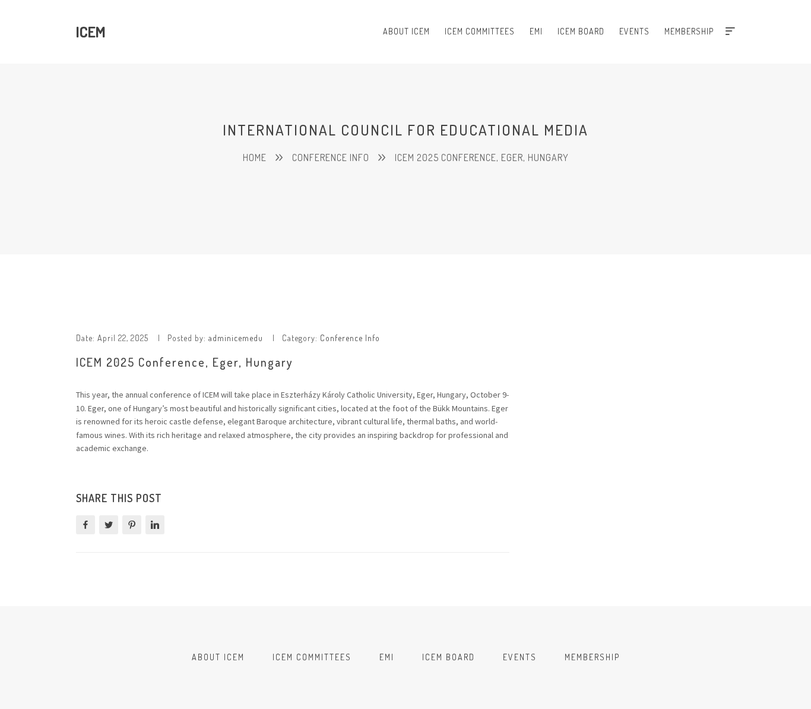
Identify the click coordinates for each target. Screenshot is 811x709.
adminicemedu (235, 338)
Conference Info (350, 338)
